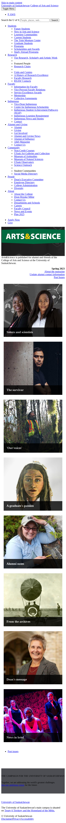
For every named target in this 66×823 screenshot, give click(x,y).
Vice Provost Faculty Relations (29, 89)
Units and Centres (23, 72)
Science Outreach (23, 165)
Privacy (16, 819)
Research (12, 54)
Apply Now (14, 219)
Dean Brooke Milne (24, 197)
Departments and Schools (27, 202)
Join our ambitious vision (12, 785)
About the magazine (54, 271)
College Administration (25, 185)
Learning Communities (25, 34)
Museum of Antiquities (25, 156)
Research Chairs (22, 66)
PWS (11, 14)
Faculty (11, 83)
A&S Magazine (22, 141)
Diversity (18, 188)
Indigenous (13, 101)
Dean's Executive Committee (28, 179)
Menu (8, 9)
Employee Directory (24, 182)
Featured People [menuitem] (22, 63)
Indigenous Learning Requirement (31, 115)
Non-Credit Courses (24, 150)
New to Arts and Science (26, 31)
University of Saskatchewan (15, 5)
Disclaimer (6, 819)
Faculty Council (22, 208)
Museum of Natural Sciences (28, 159)
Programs (19, 46)
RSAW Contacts (22, 81)
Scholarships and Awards (27, 49)
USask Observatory (24, 162)
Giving (17, 130)
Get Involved (20, 133)
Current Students (22, 37)
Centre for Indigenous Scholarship (31, 107)
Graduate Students (23, 43)
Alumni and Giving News (27, 136)
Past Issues (59, 277)
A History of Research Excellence (31, 75)
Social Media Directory (26, 173)
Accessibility (27, 819)
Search (54, 20)
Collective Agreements (25, 98)
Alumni (18, 127)
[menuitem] (36, 38)
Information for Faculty (26, 86)
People (11, 176)
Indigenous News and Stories (29, 118)
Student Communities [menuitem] (25, 170)
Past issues (13, 751)
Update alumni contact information (47, 274)
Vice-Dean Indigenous (25, 104)
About (11, 191)
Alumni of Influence (24, 139)
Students (12, 25)
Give (10, 222)
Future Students (22, 28)
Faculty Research (23, 78)
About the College (23, 194)
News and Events (23, 211)
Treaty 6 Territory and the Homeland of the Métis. (29, 810)
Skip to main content (11, 2)
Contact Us (19, 144)
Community (14, 147)
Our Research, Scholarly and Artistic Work (35, 57)
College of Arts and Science (44, 5)
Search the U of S (10, 20)
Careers (18, 205)
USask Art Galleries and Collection (32, 153)
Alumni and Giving (17, 124)
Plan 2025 (19, 214)
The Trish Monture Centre (27, 40)
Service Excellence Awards (28, 92)
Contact (18, 121)
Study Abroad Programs (26, 52)
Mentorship (20, 95)
